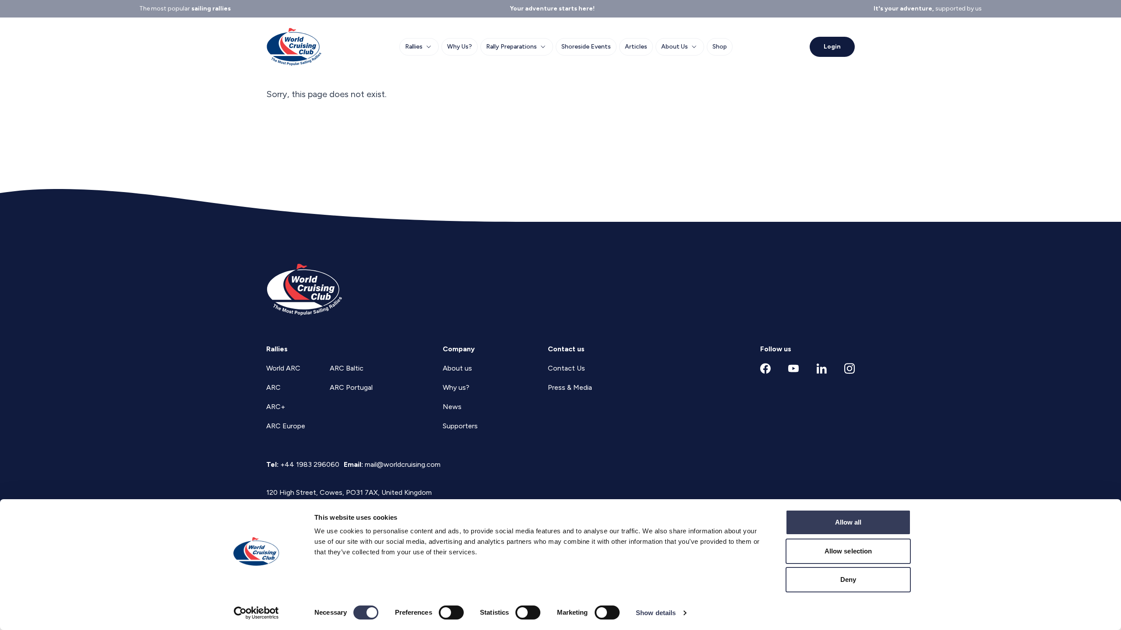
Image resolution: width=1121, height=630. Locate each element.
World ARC (283, 368)
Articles (636, 46)
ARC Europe (285, 426)
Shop (719, 46)
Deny (848, 579)
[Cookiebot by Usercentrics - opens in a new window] (256, 613)
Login (832, 46)
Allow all (848, 522)
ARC (273, 387)
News (452, 406)
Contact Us (566, 368)
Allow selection (848, 551)
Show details (656, 612)
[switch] (451, 613)
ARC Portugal (351, 387)
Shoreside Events (586, 46)
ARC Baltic (346, 368)
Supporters (460, 426)
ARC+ (275, 406)
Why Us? (459, 46)
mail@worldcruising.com (403, 464)
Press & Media (570, 387)
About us (457, 368)
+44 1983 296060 (309, 464)
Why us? (456, 387)
